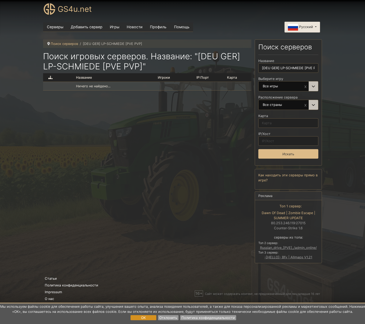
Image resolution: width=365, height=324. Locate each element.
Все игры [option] (270, 86)
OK (143, 318)
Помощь (181, 27)
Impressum (53, 292)
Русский (306, 27)
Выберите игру (270, 79)
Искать (288, 154)
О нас (49, 299)
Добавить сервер (86, 27)
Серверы (55, 27)
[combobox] (288, 86)
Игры (114, 27)
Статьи (51, 278)
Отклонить (168, 318)
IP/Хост (264, 134)
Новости (135, 27)
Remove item (305, 86)
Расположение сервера (278, 97)
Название (266, 61)
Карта (263, 116)
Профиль (158, 27)
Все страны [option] (272, 105)
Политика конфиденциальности (208, 318)
